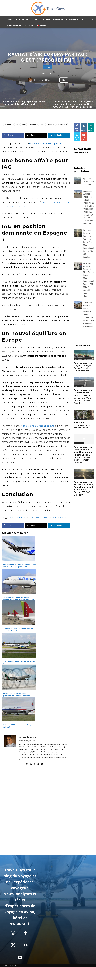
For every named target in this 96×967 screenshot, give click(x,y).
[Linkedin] (31, 763)
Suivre (84, 124)
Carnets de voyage (80, 418)
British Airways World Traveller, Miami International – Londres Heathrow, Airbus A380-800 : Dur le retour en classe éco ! (72, 104)
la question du (38, 425)
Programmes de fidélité (55, 19)
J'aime (77, 124)
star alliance (62, 124)
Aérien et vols (12, 19)
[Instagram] (27, 763)
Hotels (25, 19)
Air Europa (8, 124)
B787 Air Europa (18, 517)
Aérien (47, 67)
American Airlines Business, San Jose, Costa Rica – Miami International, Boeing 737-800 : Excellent (84, 488)
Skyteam (51, 124)
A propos (29, 25)
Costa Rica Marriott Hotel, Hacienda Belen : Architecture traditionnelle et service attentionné (88, 314)
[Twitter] (38, 763)
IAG (17, 124)
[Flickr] (24, 763)
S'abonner (85, 133)
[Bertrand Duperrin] (31, 79)
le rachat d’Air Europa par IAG (45, 143)
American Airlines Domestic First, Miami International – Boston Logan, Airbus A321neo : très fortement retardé (84, 455)
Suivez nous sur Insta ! (82, 150)
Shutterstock (59, 517)
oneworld (32, 124)
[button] (93, 19)
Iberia (24, 124)
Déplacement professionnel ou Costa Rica (88, 181)
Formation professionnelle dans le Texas (82, 425)
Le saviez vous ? (75, 19)
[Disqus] (36, 817)
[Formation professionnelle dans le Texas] (84, 415)
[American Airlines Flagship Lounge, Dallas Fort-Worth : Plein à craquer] (84, 355)
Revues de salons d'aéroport (83, 359)
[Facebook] (20, 763)
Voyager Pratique (14, 25)
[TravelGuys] (48, 8)
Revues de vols (79, 386)
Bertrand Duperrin (46, 80)
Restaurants (37, 19)
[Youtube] (42, 763)
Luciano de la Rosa (39, 517)
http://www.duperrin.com (27, 741)
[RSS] (35, 763)
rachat (42, 124)
